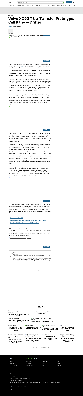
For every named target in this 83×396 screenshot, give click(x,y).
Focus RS (37, 67)
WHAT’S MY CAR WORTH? (50, 5)
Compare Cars (28, 368)
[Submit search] (64, 2)
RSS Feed (59, 365)
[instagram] (38, 358)
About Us (11, 361)
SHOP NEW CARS (11, 5)
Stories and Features (29, 365)
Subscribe (69, 2)
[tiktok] (29, 358)
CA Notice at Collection (20, 382)
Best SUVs (43, 363)
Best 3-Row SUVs (45, 365)
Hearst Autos (12, 368)
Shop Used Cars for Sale (46, 370)
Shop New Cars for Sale (30, 370)
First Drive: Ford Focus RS (16, 217)
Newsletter (59, 363)
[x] (26, 358)
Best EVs (43, 368)
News (41, 306)
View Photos (46, 34)
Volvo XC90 (21, 66)
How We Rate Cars (13, 367)
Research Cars (28, 361)
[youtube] (32, 358)
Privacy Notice (12, 382)
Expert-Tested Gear (29, 367)
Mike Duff (10, 26)
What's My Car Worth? (14, 370)
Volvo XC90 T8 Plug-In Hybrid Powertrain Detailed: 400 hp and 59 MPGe (28, 220)
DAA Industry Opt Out (46, 382)
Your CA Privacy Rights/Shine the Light (33, 382)
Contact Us (12, 363)
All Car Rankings (44, 361)
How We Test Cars (13, 365)
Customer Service (60, 368)
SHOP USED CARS (20, 5)
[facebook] (35, 358)
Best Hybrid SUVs (45, 367)
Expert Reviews (28, 363)
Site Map (58, 382)
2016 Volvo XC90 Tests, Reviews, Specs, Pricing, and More (24, 222)
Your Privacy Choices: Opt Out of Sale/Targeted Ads (21, 386)
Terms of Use (53, 382)
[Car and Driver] (9, 2)
